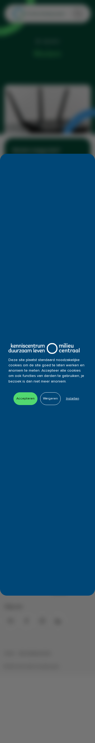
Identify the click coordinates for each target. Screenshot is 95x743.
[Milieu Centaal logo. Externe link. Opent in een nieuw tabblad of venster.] (44, 348)
